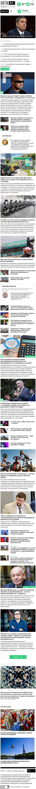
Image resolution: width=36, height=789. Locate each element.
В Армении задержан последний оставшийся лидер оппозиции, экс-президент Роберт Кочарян (15, 405)
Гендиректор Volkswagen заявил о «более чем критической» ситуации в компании (22, 314)
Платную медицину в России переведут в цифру (20, 443)
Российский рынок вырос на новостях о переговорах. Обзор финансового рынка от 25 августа (22, 307)
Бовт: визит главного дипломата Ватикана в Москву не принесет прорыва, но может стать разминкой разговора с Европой (22, 560)
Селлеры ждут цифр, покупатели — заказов (22, 422)
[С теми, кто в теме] (18, 566)
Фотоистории (5, 707)
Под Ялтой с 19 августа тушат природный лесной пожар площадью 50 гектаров (20, 330)
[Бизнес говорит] (18, 336)
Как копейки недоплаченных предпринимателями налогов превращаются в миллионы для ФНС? (16, 361)
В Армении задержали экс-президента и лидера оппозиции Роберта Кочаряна (22, 532)
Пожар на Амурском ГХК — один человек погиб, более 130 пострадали (21, 437)
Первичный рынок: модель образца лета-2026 (20, 278)
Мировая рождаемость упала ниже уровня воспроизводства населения (22, 272)
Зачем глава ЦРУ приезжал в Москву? (17, 36)
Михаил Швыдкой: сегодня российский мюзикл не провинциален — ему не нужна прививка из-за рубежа (17, 591)
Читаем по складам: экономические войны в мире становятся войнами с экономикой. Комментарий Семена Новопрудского (16, 636)
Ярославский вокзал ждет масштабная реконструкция (16, 260)
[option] (18, 677)
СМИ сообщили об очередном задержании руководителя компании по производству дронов (17, 517)
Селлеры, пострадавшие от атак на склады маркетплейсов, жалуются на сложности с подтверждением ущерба (22, 550)
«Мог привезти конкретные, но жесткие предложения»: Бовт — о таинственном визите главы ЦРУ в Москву (22, 323)
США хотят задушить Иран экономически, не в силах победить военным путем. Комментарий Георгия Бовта (20, 128)
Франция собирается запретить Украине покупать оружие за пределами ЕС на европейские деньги (21, 120)
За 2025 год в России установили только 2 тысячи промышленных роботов (17, 221)
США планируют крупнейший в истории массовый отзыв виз (21, 429)
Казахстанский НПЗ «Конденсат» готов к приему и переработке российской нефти (17, 475)
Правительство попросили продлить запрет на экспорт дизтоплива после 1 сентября (16, 179)
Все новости (5, 69)
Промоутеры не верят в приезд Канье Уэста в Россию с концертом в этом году (17, 97)
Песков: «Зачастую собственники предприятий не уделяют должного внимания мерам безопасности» (22, 540)
